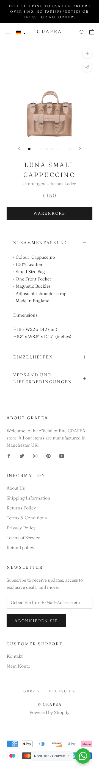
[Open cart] (91, 31)
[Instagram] (35, 455)
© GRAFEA (49, 704)
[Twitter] (22, 455)
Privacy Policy (21, 527)
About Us (16, 488)
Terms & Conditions (27, 517)
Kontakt (15, 656)
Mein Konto (18, 666)
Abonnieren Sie (36, 620)
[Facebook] (9, 455)
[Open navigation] (7, 31)
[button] (20, 32)
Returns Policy (21, 508)
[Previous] (19, 148)
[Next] (80, 148)
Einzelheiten (33, 357)
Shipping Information (28, 498)
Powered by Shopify (49, 712)
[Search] (81, 31)
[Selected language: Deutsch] (20, 32)
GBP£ (29, 691)
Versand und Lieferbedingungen (42, 378)
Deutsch (60, 691)
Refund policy (20, 547)
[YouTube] (61, 455)
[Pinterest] (48, 455)
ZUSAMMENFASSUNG (40, 242)
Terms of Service (23, 537)
